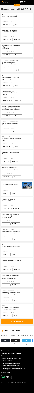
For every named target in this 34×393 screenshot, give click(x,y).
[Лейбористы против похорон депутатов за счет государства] (27, 245)
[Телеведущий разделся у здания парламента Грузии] (27, 168)
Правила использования (8, 353)
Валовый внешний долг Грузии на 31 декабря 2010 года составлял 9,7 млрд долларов (11, 108)
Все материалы (23, 335)
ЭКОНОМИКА (6, 24)
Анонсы (5, 161)
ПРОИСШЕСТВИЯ (7, 131)
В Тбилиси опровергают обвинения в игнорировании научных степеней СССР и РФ (11, 307)
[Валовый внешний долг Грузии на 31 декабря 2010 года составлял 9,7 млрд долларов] (27, 107)
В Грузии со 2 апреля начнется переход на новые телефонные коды (11, 138)
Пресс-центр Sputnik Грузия (9, 358)
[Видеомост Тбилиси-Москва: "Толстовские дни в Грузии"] (27, 152)
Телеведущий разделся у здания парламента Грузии (10, 168)
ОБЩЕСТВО (6, 39)
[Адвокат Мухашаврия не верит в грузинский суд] (27, 260)
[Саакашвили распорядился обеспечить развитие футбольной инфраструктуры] (27, 61)
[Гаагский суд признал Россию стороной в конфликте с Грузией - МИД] (27, 215)
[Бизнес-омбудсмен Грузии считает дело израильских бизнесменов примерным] (27, 122)
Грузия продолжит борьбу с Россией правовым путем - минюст (10, 184)
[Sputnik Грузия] (5, 3)
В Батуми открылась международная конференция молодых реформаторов (11, 231)
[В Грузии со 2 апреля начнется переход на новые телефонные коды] (27, 137)
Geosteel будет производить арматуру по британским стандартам (10, 16)
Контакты (10, 351)
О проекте (4, 351)
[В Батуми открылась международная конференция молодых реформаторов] (27, 230)
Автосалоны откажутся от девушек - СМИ (9, 200)
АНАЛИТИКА (12, 335)
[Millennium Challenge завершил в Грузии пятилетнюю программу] (27, 46)
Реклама (18, 353)
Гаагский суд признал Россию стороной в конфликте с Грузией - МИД (10, 216)
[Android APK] (6, 377)
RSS (19, 358)
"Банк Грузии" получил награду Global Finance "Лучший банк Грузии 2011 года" (11, 77)
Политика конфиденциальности (10, 363)
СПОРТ (4, 70)
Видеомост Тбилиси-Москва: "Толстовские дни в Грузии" (10, 153)
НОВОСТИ (14, 193)
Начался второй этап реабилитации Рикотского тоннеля (9, 92)
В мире (4, 208)
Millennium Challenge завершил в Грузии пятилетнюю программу (11, 47)
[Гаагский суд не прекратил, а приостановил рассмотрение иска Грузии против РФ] (27, 276)
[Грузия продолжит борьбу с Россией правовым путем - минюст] (27, 185)
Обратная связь (5, 372)
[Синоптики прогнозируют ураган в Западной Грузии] (27, 30)
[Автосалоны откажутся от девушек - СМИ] (27, 199)
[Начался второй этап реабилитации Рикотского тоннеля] (27, 91)
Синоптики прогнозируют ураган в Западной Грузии (9, 31)
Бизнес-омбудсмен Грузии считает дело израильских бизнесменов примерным (10, 123)
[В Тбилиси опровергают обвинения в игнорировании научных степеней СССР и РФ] (27, 306)
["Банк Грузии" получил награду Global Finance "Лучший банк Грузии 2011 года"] (27, 76)
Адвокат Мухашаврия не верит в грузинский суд (11, 261)
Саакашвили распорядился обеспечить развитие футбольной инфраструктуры (10, 62)
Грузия (16, 24)
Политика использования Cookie (10, 365)
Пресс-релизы (5, 356)
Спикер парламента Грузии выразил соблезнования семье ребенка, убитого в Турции (11, 292)
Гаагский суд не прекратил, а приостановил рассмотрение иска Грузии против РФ (10, 277)
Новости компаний (6, 360)
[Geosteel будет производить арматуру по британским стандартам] (27, 15)
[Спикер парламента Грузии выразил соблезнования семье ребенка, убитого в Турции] (27, 291)
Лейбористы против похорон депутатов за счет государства (11, 245)
